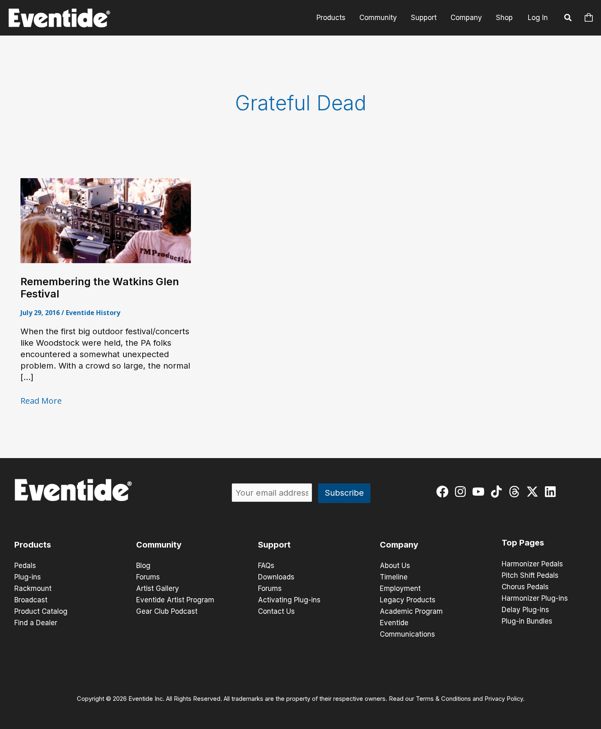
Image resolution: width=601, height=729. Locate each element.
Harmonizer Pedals (532, 564)
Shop (504, 17)
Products (330, 17)
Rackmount (33, 588)
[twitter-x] (534, 491)
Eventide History (93, 312)
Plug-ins (27, 577)
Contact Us (276, 611)
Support (424, 17)
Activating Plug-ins (289, 600)
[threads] (516, 491)
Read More (41, 401)
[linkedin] (552, 491)
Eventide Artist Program (175, 600)
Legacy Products (407, 600)
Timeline (394, 577)
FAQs (266, 565)
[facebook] (444, 491)
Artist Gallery (157, 588)
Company (466, 17)
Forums (148, 577)
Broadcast (30, 600)
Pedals (25, 565)
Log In (538, 17)
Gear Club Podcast (166, 611)
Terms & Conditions (443, 698)
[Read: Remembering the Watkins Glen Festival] (105, 220)
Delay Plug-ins (525, 610)
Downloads (276, 577)
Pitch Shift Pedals (530, 575)
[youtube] (480, 491)
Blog (143, 565)
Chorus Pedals (525, 587)
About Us (395, 565)
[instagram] (462, 491)
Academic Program (411, 611)
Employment (400, 588)
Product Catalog (40, 611)
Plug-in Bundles (527, 621)
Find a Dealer (35, 623)
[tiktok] (498, 491)
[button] (568, 19)
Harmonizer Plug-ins (535, 598)
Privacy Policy (503, 698)
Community (378, 17)
